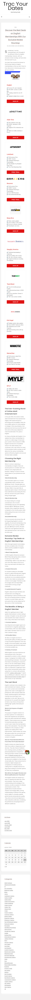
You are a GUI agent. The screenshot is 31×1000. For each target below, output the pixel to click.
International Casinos (10, 937)
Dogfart (9, 85)
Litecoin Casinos (9, 942)
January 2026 (8, 825)
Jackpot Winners (9, 939)
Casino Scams (8, 905)
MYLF (9, 386)
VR (5, 989)
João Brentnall (21, 46)
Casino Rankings (9, 903)
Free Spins (7, 926)
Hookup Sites (8, 935)
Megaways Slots (9, 953)
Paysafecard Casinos (10, 957)
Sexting (6, 972)
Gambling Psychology (10, 927)
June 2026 (7, 823)
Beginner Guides (9, 890)
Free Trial (15, 172)
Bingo (6, 892)
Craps (6, 911)
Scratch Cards (8, 968)
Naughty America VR (14, 755)
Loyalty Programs (9, 950)
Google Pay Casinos (10, 931)
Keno (6, 940)
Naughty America (12, 249)
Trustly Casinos (8, 981)
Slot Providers (8, 974)
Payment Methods (9, 955)
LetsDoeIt (10, 154)
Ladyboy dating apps (15, 673)
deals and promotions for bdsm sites (14, 676)
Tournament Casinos (10, 980)
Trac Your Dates (15, 6)
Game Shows (8, 929)
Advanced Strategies (10, 885)
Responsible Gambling (10, 965)
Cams (6, 894)
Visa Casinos (8, 987)
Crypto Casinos (9, 912)
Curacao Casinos (9, 914)
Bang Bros (10, 218)
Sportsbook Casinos (10, 978)
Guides (6, 933)
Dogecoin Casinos (9, 918)
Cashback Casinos (9, 896)
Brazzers (10, 183)
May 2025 (7, 828)
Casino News (8, 899)
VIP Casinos (7, 983)
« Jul (6, 866)
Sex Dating (7, 970)
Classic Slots (8, 909)
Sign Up (15, 101)
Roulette (7, 966)
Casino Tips (8, 907)
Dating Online (8, 916)
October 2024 (8, 830)
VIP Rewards (8, 985)
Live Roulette (8, 948)
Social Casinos (8, 976)
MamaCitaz (10, 353)
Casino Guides (8, 898)
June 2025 (7, 827)
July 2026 (7, 821)
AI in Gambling (8, 888)
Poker (6, 959)
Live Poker (7, 946)
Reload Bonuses (9, 963)
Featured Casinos (9, 924)
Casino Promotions (9, 901)
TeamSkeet (10, 284)
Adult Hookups (8, 883)
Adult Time (10, 120)
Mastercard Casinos (10, 952)
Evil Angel (10, 320)
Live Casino (7, 944)
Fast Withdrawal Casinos (11, 922)
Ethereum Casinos (9, 920)
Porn (15, 27)
